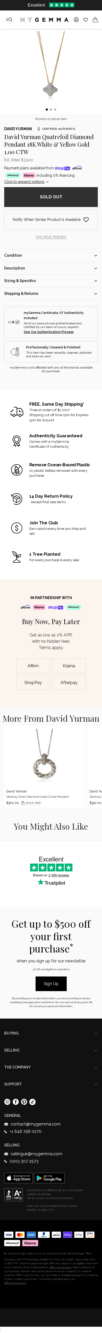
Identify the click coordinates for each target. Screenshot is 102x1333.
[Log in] (76, 19)
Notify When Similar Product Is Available (47, 219)
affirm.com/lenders (60, 1267)
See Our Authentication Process (49, 332)
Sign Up (51, 983)
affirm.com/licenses (15, 1283)
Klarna (69, 665)
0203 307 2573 (24, 1161)
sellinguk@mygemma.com (36, 1153)
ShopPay (33, 682)
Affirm (33, 665)
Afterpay (68, 682)
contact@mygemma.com (36, 1124)
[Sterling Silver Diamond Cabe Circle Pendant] (44, 766)
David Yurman (18, 129)
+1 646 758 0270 (26, 1131)
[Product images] (51, 72)
